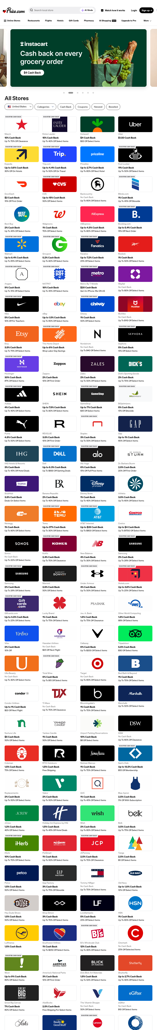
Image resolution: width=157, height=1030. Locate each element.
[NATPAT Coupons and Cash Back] (59, 279)
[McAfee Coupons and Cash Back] (135, 309)
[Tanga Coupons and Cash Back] (135, 848)
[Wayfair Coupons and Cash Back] (135, 279)
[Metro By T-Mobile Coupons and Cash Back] (97, 279)
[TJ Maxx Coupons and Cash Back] (59, 699)
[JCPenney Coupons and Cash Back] (97, 848)
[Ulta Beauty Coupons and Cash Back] (22, 669)
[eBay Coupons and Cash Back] (59, 309)
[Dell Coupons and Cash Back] (59, 459)
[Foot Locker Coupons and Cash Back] (135, 159)
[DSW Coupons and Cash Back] (135, 729)
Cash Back (65, 107)
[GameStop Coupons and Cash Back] (97, 399)
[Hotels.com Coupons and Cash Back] (135, 579)
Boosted (113, 107)
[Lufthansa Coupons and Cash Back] (22, 938)
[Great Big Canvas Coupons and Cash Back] (22, 998)
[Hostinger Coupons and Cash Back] (22, 369)
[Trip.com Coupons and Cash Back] (59, 159)
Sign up (146, 10)
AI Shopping (105, 20)
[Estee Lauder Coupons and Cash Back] (59, 129)
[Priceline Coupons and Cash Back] (97, 159)
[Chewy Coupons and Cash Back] (97, 309)
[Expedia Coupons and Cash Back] (22, 159)
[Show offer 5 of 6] (88, 93)
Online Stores (13, 20)
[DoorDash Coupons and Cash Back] (22, 189)
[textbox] (19, 106)
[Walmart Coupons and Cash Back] (22, 249)
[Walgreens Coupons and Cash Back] (59, 219)
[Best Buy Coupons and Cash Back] (22, 219)
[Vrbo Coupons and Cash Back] (22, 639)
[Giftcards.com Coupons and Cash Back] (22, 609)
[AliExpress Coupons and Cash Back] (97, 219)
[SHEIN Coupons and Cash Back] (59, 399)
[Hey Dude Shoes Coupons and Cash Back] (22, 908)
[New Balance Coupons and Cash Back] (97, 549)
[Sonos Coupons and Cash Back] (22, 549)
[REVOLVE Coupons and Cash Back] (59, 429)
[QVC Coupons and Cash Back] (97, 788)
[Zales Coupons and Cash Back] (97, 369)
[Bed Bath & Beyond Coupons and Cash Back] (135, 669)
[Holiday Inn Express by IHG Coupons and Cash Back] (59, 818)
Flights (48, 20)
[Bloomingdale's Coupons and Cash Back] (97, 699)
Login (134, 10)
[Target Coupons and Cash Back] (97, 669)
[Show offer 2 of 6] (69, 93)
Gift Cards (74, 20)
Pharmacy (89, 20)
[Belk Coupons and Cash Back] (135, 818)
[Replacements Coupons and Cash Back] (22, 788)
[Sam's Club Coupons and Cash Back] (135, 759)
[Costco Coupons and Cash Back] (135, 519)
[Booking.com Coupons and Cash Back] (135, 219)
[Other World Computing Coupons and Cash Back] (135, 609)
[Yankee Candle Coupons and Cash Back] (59, 729)
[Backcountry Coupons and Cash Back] (97, 189)
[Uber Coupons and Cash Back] (135, 129)
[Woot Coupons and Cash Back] (22, 968)
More (146, 20)
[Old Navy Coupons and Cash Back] (135, 878)
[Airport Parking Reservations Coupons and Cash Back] (97, 729)
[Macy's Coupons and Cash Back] (22, 129)
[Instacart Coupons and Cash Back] (97, 129)
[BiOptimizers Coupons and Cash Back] (135, 399)
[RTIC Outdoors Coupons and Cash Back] (59, 759)
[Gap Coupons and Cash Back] (135, 429)
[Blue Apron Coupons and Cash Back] (135, 788)
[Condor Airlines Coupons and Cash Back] (22, 699)
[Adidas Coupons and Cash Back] (22, 399)
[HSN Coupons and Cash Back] (135, 908)
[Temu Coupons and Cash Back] (59, 519)
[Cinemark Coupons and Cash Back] (135, 938)
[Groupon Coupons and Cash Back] (59, 249)
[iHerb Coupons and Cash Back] (22, 848)
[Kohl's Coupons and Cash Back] (59, 549)
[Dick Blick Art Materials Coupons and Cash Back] (97, 968)
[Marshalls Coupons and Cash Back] (135, 699)
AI (89, 10)
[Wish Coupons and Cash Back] (97, 818)
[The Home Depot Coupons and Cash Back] (59, 339)
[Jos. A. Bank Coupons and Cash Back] (97, 609)
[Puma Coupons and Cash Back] (22, 429)
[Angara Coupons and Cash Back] (22, 279)
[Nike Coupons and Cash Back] (22, 309)
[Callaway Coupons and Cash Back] (97, 639)
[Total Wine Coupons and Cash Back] (59, 669)
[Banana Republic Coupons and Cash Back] (59, 489)
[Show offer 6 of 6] (93, 93)
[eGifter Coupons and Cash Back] (135, 998)
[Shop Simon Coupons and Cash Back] (59, 908)
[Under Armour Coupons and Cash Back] (97, 579)
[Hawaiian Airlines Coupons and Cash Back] (59, 639)
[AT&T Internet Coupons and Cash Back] (97, 519)
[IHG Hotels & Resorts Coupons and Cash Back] (22, 459)
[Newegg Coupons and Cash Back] (22, 519)
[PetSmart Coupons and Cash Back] (59, 848)
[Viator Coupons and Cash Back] (59, 788)
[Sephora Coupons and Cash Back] (135, 339)
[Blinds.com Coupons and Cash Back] (135, 189)
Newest (98, 107)
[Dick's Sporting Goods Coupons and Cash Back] (135, 369)
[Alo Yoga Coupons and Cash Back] (97, 459)
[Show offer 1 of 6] (64, 93)
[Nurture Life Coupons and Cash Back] (22, 729)
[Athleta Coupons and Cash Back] (135, 489)
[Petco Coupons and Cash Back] (22, 878)
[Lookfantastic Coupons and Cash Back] (97, 908)
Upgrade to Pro (128, 20)
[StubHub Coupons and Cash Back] (22, 489)
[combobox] (62, 10)
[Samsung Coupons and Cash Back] (135, 549)
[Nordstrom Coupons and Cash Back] (97, 339)
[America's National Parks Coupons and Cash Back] (59, 968)
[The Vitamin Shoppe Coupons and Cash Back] (97, 998)
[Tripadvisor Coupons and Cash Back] (135, 639)
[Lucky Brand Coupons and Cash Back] (59, 609)
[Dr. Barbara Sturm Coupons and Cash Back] (135, 459)
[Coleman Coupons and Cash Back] (22, 759)
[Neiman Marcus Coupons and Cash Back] (97, 759)
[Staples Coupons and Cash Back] (97, 429)
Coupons (83, 107)
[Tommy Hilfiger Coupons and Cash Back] (97, 878)
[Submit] (31, 11)
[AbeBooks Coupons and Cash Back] (59, 998)
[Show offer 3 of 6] (76, 93)
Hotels (60, 20)
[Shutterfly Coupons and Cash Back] (135, 968)
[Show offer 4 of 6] (83, 93)
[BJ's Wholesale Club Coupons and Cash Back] (97, 938)
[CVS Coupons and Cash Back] (59, 189)
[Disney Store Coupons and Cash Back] (97, 489)
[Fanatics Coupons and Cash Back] (97, 249)
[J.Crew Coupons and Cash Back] (22, 818)
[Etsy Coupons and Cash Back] (22, 339)
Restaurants (34, 20)
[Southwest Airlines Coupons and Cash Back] (59, 938)
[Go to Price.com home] (14, 10)
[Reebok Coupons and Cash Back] (135, 249)
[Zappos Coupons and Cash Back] (59, 369)
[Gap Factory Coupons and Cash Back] (59, 878)
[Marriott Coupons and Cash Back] (59, 579)
